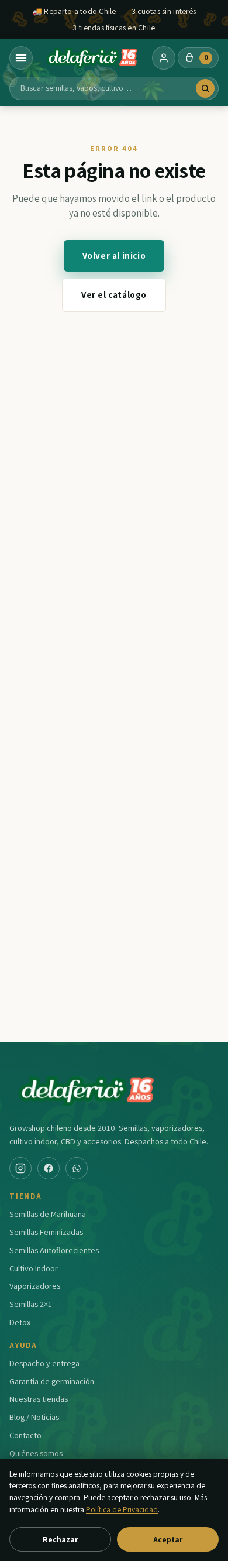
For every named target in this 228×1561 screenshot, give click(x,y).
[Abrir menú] (21, 58)
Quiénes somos (36, 1453)
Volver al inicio (114, 255)
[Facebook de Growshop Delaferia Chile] (48, 1168)
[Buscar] (205, 88)
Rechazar (60, 1539)
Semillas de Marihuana (47, 1213)
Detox (19, 1321)
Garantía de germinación (51, 1381)
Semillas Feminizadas (46, 1231)
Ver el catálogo (114, 294)
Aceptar (167, 1539)
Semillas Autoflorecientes (54, 1249)
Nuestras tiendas (38, 1398)
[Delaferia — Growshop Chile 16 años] (92, 58)
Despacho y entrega (44, 1362)
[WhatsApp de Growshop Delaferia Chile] (76, 1168)
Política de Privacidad (122, 1509)
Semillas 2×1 (30, 1303)
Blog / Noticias (34, 1416)
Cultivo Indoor (33, 1268)
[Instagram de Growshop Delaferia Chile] (20, 1168)
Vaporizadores (34, 1285)
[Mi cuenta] (163, 58)
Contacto (25, 1434)
